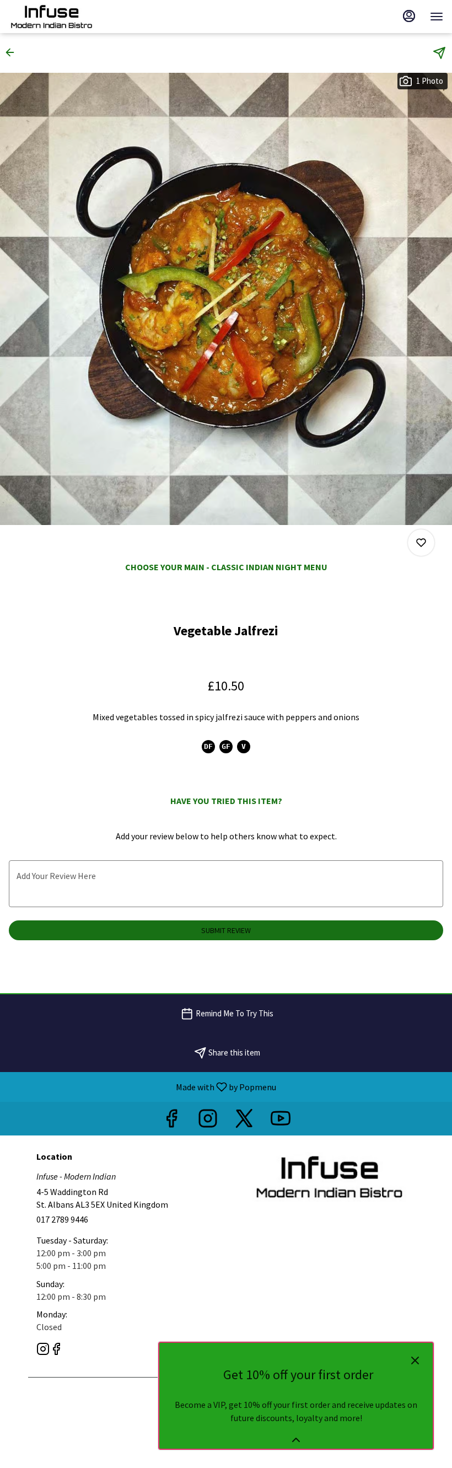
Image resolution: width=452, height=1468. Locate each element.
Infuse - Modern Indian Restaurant (329, 1177)
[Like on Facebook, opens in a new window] (171, 1121)
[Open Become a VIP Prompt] (296, 1439)
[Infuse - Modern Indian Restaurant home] (58, 16)
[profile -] (409, 16)
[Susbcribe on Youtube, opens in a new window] (280, 1121)
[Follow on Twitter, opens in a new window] (244, 1121)
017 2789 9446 (62, 1219)
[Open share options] (439, 53)
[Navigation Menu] (436, 16)
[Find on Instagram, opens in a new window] (208, 1121)
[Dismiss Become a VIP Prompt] (415, 1360)
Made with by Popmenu (142, 1086)
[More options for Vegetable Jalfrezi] (421, 542)
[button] (13, 52)
